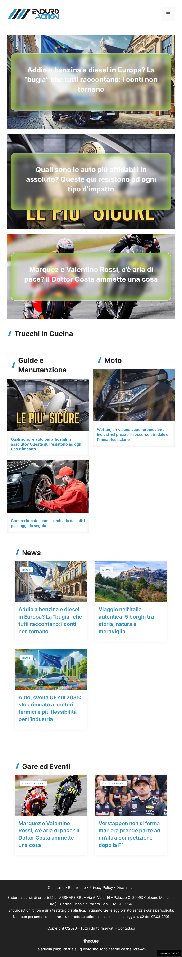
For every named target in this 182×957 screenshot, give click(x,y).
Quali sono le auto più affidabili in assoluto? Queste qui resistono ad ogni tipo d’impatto (91, 179)
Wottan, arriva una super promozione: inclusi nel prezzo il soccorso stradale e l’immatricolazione (132, 434)
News (26, 569)
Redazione (77, 887)
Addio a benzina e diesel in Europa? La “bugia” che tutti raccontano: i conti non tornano (91, 79)
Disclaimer (125, 887)
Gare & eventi (33, 783)
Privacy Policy (101, 887)
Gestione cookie (169, 953)
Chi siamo (56, 887)
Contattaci (126, 928)
